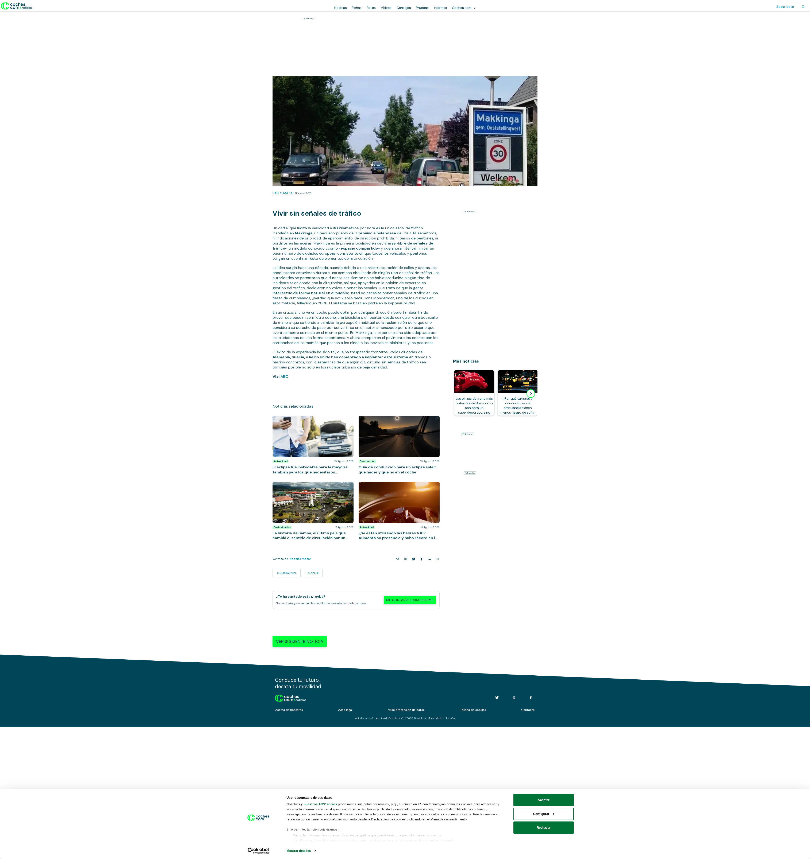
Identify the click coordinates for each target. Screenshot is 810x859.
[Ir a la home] (16, 5)
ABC (284, 376)
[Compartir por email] (397, 559)
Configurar (541, 814)
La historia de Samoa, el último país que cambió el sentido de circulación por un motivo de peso (311, 486)
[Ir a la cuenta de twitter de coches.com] (497, 697)
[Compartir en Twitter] (413, 559)
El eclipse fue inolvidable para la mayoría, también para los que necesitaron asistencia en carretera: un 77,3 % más (313, 422)
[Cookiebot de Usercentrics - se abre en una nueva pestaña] (258, 851)
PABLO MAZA (283, 193)
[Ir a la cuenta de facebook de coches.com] (530, 697)
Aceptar (543, 800)
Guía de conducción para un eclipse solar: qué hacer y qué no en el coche (399, 420)
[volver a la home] (290, 697)
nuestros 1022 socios (320, 804)
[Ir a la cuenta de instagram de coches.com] (514, 697)
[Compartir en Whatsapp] (437, 559)
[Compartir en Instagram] (405, 559)
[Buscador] (803, 7)
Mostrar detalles (298, 850)
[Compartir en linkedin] (429, 559)
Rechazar (544, 827)
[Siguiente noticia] (530, 393)
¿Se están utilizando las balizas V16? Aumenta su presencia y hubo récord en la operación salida (396, 486)
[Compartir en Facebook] (421, 559)
